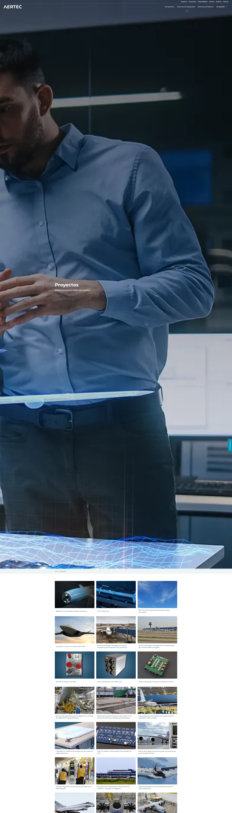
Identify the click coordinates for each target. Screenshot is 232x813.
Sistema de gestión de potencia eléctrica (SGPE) (155, 682)
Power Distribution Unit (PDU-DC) (109, 682)
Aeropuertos (169, 7)
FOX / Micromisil (103, 611)
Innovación (192, 1)
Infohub (225, 1)
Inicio (56, 571)
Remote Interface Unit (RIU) (66, 682)
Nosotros (184, 1)
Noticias (218, 1)
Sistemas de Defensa (205, 7)
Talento (211, 1)
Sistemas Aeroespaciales (186, 7)
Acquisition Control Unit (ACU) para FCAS (70, 646)
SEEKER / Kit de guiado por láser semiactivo (71, 611)
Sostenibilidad (202, 1)
